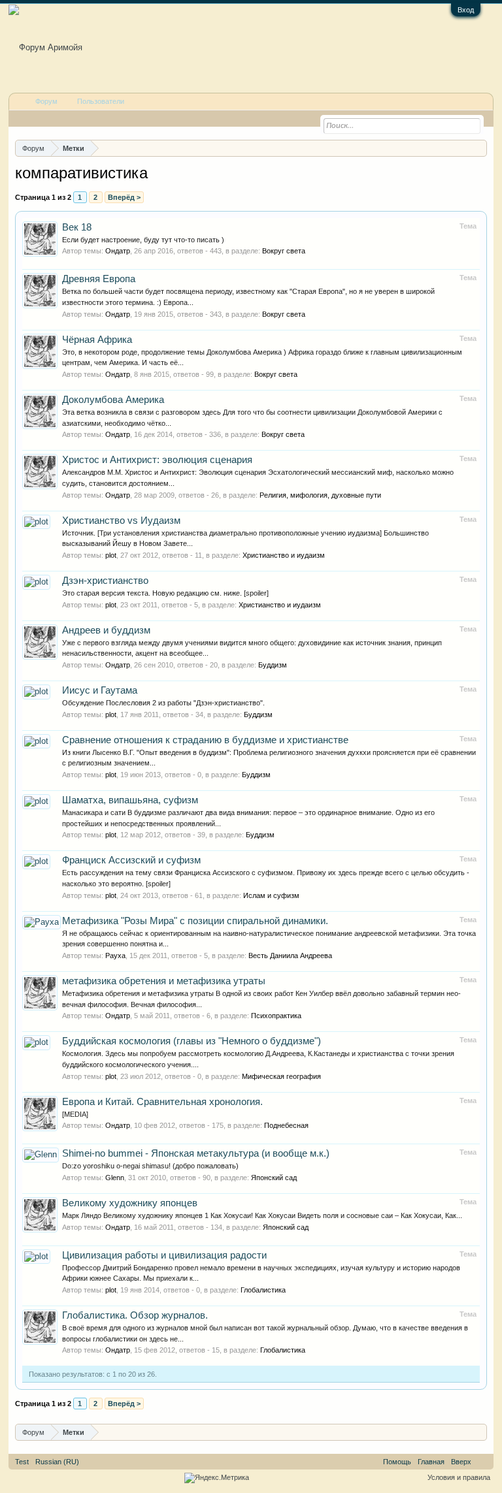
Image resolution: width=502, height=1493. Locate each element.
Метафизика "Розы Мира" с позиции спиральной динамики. (195, 921)
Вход (466, 10)
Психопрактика (276, 1015)
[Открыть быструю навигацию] (479, 148)
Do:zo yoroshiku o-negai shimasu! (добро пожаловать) (150, 1166)
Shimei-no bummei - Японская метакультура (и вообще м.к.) (195, 1153)
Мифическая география (281, 1076)
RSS (482, 1461)
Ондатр (117, 251)
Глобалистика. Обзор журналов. (135, 1315)
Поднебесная (286, 1125)
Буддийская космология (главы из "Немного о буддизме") (191, 1041)
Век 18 (77, 227)
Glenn (114, 1177)
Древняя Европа (98, 279)
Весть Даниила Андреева (290, 955)
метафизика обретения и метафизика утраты (163, 981)
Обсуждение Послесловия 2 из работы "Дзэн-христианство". (163, 703)
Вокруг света (283, 251)
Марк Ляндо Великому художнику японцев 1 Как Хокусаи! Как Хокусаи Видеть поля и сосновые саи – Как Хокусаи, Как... (262, 1215)
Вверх (461, 1462)
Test (22, 1462)
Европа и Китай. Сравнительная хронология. (162, 1102)
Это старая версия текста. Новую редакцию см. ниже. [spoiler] (165, 593)
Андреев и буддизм (106, 630)
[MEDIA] (75, 1114)
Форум (46, 101)
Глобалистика (263, 1290)
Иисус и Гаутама (99, 690)
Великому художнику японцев (129, 1203)
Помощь (397, 1462)
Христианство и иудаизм (284, 555)
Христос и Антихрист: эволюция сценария (157, 460)
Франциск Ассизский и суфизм (131, 860)
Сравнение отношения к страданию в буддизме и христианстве (205, 740)
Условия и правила (458, 1477)
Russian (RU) (57, 1462)
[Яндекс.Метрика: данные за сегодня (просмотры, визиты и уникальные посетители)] (216, 1478)
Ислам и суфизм (271, 895)
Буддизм (272, 665)
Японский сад (274, 1177)
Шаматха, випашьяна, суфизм (130, 800)
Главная (431, 1462)
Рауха (115, 955)
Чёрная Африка (97, 339)
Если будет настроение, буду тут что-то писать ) (143, 240)
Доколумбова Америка (113, 399)
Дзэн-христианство (105, 580)
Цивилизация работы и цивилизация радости (164, 1255)
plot (110, 555)
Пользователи (100, 101)
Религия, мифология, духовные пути (320, 495)
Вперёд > (124, 197)
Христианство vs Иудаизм (121, 520)
